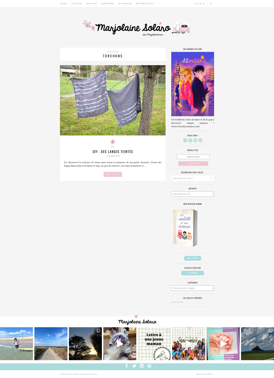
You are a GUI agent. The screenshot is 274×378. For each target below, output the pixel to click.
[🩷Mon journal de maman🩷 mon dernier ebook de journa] (223, 343)
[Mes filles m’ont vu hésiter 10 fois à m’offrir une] (119, 343)
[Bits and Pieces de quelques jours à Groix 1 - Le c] (85, 343)
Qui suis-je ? (77, 3)
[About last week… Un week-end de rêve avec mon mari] (257, 343)
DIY (112, 147)
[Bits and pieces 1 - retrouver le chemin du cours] (50, 343)
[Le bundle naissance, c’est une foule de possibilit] (188, 343)
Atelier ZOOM (177, 302)
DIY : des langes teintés (113, 151)
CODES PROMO (107, 3)
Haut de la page (204, 374)
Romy (95, 374)
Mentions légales (144, 3)
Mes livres (92, 3)
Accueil (63, 3)
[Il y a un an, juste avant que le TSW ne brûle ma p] (16, 343)
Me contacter (125, 3)
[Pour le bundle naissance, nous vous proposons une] (154, 343)
